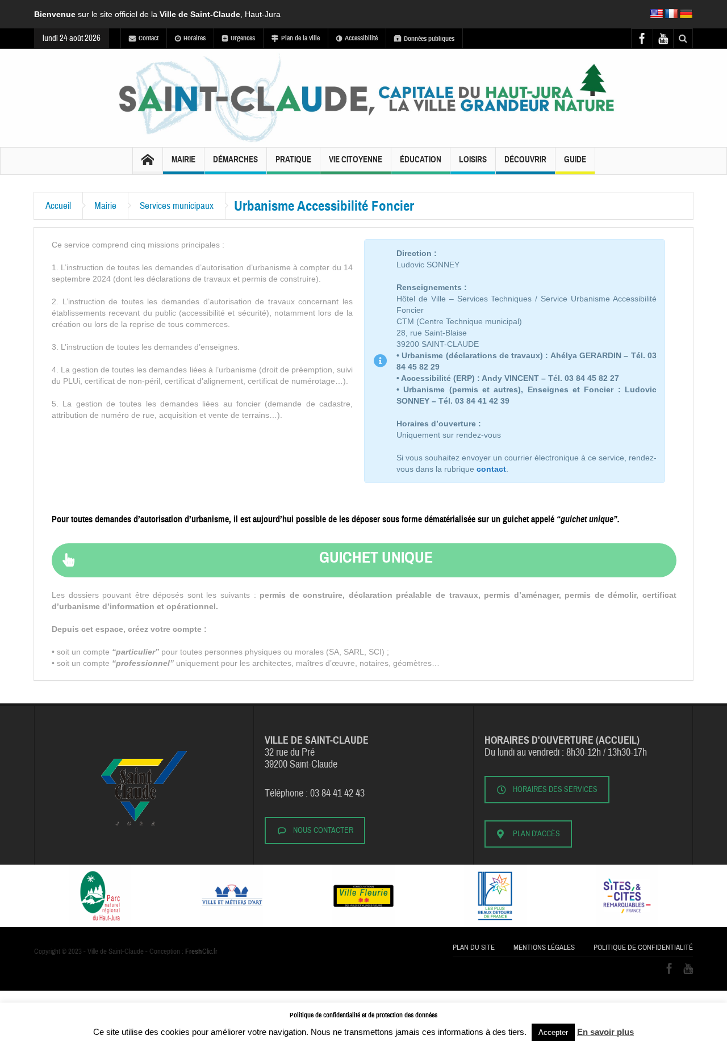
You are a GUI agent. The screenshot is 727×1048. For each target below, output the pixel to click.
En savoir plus (605, 1032)
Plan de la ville (300, 38)
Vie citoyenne (355, 159)
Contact (148, 38)
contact (491, 468)
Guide (575, 159)
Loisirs (473, 159)
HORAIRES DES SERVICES (555, 790)
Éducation (420, 159)
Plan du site (474, 947)
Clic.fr (201, 951)
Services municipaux (177, 206)
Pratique (293, 159)
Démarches (235, 159)
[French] (671, 14)
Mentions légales (544, 947)
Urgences (243, 38)
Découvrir (525, 159)
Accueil (58, 206)
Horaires (194, 38)
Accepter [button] (553, 1032)
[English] (656, 14)
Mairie (183, 159)
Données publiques (429, 39)
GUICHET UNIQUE (376, 557)
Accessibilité (361, 38)
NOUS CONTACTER (323, 830)
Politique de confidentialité (643, 947)
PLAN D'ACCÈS (536, 834)
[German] (686, 14)
